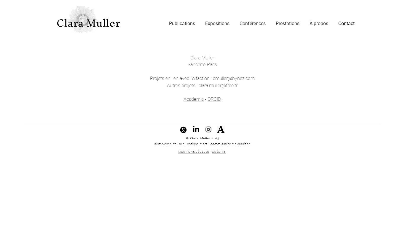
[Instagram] (208, 129)
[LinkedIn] (196, 129)
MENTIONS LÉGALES (193, 151)
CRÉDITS (219, 151)
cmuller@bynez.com (234, 78)
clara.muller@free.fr (218, 85)
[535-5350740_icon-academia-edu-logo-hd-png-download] (221, 129)
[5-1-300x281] (183, 129)
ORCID (214, 99)
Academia (194, 99)
